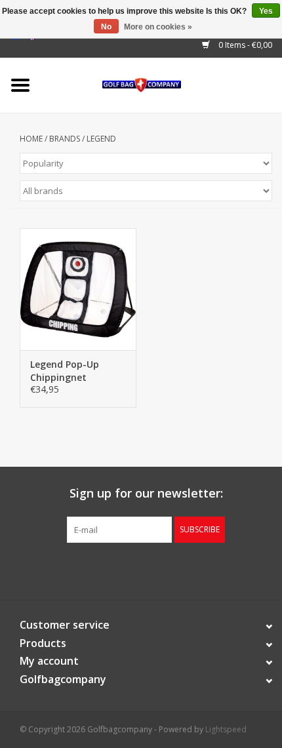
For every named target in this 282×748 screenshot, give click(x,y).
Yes (266, 11)
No (106, 26)
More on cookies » (158, 26)
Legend (101, 138)
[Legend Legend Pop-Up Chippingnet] (78, 289)
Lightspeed (226, 729)
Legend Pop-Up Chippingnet (64, 371)
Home (31, 138)
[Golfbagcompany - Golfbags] (162, 84)
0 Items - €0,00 (244, 44)
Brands (64, 138)
